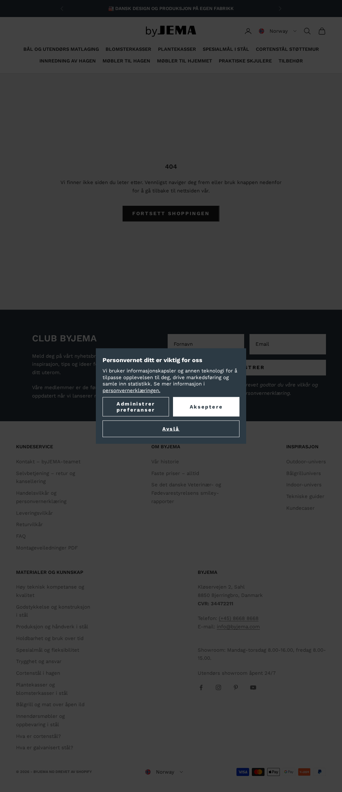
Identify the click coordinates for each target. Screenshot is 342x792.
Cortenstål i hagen (38, 673)
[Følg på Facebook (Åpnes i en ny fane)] (201, 687)
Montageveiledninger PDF (47, 548)
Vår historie (165, 462)
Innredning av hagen (67, 60)
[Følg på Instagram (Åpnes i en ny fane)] (218, 687)
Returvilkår (29, 524)
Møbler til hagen (126, 60)
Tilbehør (291, 60)
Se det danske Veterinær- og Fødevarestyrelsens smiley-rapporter (186, 493)
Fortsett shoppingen (170, 213)
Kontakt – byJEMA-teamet (48, 462)
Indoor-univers (304, 485)
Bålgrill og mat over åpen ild (50, 704)
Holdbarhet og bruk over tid (49, 638)
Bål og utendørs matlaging (61, 49)
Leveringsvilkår (34, 513)
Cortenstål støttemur (287, 49)
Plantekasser (177, 49)
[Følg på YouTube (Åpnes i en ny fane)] (253, 687)
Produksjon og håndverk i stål (52, 627)
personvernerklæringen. (131, 390)
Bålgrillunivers (303, 473)
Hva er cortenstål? (38, 736)
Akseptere (206, 407)
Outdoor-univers (306, 462)
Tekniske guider (305, 496)
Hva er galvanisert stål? (44, 748)
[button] (278, 31)
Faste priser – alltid (175, 473)
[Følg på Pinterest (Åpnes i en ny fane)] (235, 687)
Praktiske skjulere (245, 60)
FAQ (21, 536)
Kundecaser (300, 508)
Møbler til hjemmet (184, 60)
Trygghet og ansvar (38, 661)
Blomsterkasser (128, 49)
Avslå (171, 429)
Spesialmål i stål (226, 49)
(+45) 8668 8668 (239, 618)
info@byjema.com (238, 627)
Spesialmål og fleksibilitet (47, 650)
